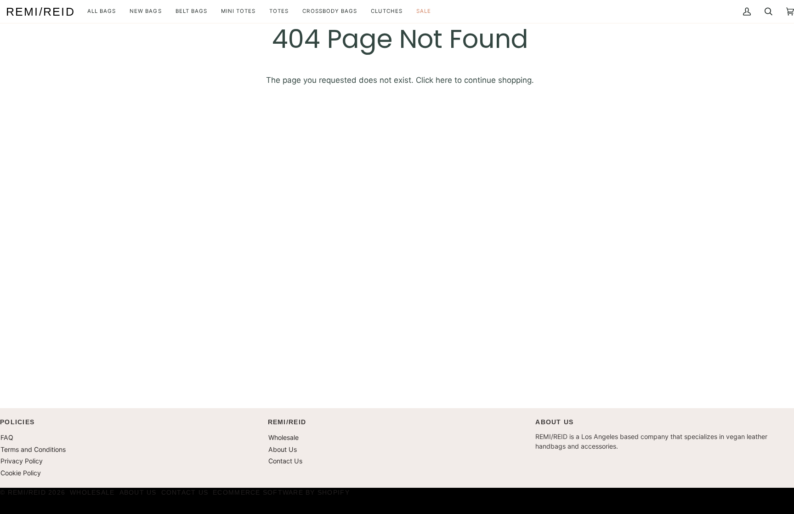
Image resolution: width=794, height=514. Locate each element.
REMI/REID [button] (287, 422)
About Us (282, 449)
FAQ (6, 437)
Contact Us (285, 461)
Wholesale (283, 437)
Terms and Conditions (33, 449)
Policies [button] (17, 422)
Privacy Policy (21, 461)
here (444, 80)
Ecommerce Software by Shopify (281, 492)
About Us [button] (554, 422)
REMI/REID (27, 492)
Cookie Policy (20, 473)
